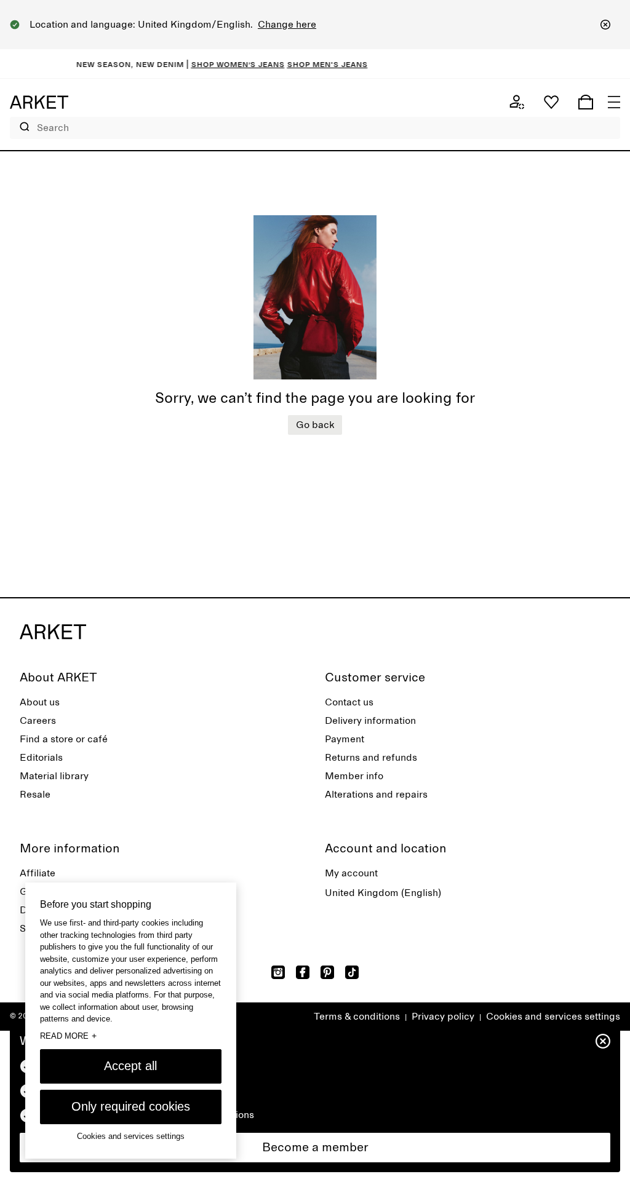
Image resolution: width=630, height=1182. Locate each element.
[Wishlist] (551, 102)
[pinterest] (327, 972)
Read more (68, 1036)
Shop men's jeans (317, 64)
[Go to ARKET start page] (39, 102)
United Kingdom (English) (383, 893)
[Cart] (585, 102)
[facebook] (302, 972)
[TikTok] (352, 972)
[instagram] (278, 972)
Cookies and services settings (553, 1016)
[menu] (614, 102)
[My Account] (516, 102)
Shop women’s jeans (227, 64)
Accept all (130, 1066)
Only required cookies (130, 1106)
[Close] (605, 24)
